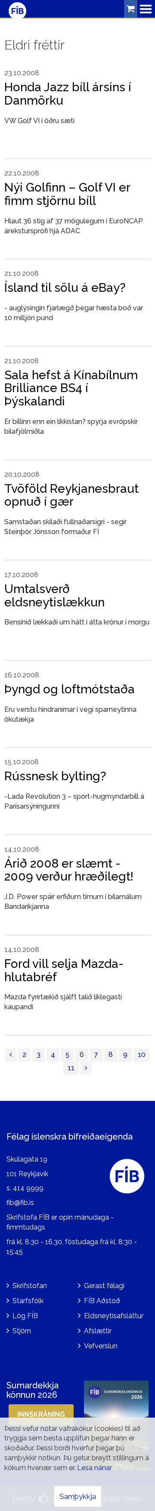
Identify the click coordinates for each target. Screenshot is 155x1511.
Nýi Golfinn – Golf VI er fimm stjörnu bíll (67, 194)
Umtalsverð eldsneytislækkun (54, 595)
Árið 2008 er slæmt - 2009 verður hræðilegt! (68, 870)
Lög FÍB (25, 1316)
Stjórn (21, 1331)
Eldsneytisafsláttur (113, 1316)
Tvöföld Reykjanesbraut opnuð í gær (71, 495)
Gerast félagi (104, 1286)
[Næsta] (86, 1068)
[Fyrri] (10, 1055)
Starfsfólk (27, 1301)
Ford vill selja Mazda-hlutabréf (64, 970)
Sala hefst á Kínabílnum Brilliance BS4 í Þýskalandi (71, 388)
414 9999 (28, 1188)
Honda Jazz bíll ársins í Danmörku (67, 94)
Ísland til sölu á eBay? (65, 288)
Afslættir (98, 1331)
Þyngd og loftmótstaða (69, 689)
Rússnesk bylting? (55, 776)
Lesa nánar (94, 1468)
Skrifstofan (29, 1286)
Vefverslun (101, 1346)
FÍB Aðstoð (102, 1301)
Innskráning (41, 1414)
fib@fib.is (20, 1203)
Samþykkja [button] (77, 1496)
